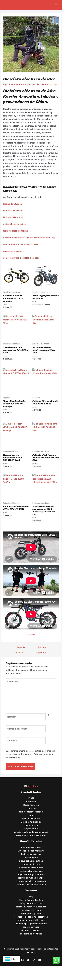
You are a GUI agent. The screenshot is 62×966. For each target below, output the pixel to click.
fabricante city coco (31, 913)
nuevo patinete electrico (31, 861)
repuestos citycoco (12, 251)
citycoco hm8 (31, 828)
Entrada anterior (19, 648)
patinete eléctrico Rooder (31, 811)
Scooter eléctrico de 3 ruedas (31, 884)
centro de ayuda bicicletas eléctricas (21, 258)
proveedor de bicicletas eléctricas (31, 917)
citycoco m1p (31, 825)
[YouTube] (39, 960)
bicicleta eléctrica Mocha (15, 231)
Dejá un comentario (12, 84)
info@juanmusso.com (31, 903)
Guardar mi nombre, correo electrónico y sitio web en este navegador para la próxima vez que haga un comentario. (31, 754)
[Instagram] (34, 960)
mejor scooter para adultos (31, 874)
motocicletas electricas (14, 224)
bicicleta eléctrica (31, 818)
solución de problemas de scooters (20, 244)
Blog (31, 896)
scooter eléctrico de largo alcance (31, 832)
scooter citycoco (31, 927)
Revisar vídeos (31, 857)
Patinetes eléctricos (31, 847)
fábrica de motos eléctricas (31, 920)
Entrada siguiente (42, 648)
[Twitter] (28, 960)
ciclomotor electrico (31, 930)
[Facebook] (22, 960)
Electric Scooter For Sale (31, 900)
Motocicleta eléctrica (31, 822)
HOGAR (31, 634)
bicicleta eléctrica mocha (31, 867)
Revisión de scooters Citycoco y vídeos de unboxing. (29, 237)
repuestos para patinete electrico (31, 923)
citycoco (31, 815)
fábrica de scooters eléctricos (31, 835)
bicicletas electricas (13, 217)
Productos (30, 84)
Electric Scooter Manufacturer (31, 906)
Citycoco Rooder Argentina (31, 850)
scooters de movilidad (31, 933)
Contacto (31, 808)
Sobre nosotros (31, 805)
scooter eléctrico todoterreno (31, 881)
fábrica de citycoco (12, 204)
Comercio (31, 801)
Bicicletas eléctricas (31, 854)
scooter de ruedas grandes (31, 878)
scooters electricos (12, 210)
